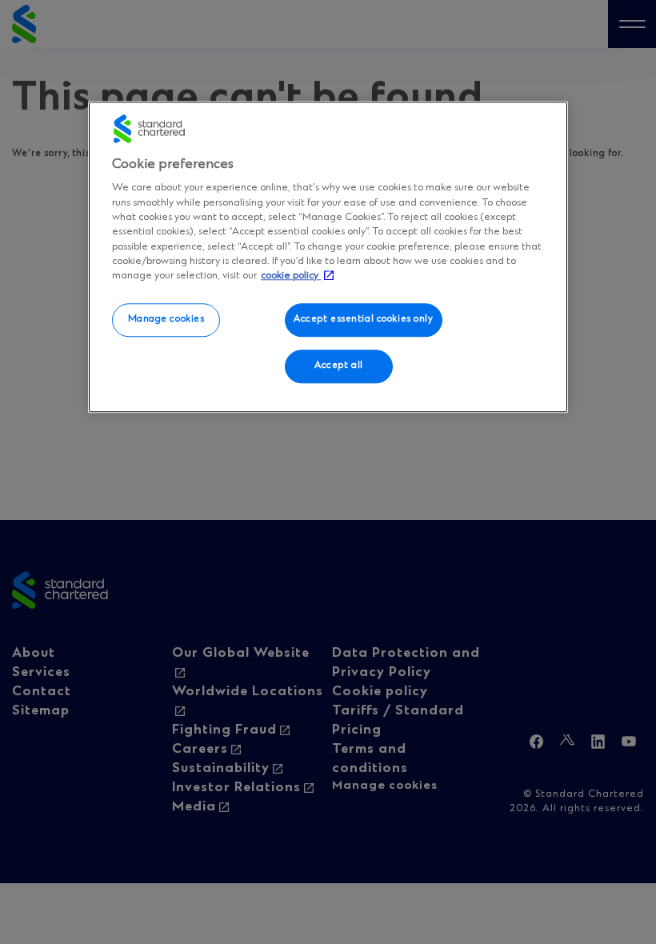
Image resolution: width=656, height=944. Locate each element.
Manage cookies (166, 320)
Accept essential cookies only (364, 320)
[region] (328, 257)
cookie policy (291, 276)
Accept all (338, 366)
